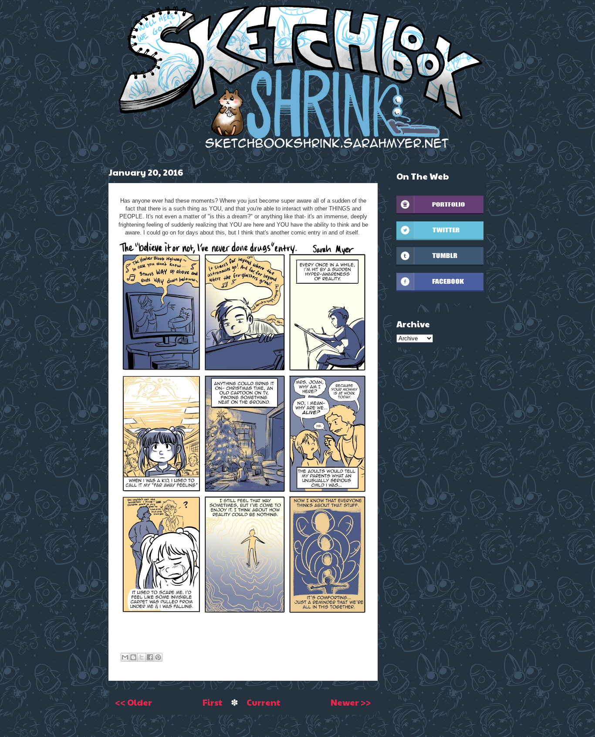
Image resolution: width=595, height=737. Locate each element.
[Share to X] (141, 657)
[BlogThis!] (133, 657)
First (213, 702)
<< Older (133, 702)
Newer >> (351, 702)
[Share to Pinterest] (158, 657)
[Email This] (125, 657)
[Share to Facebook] (149, 657)
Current (264, 702)
